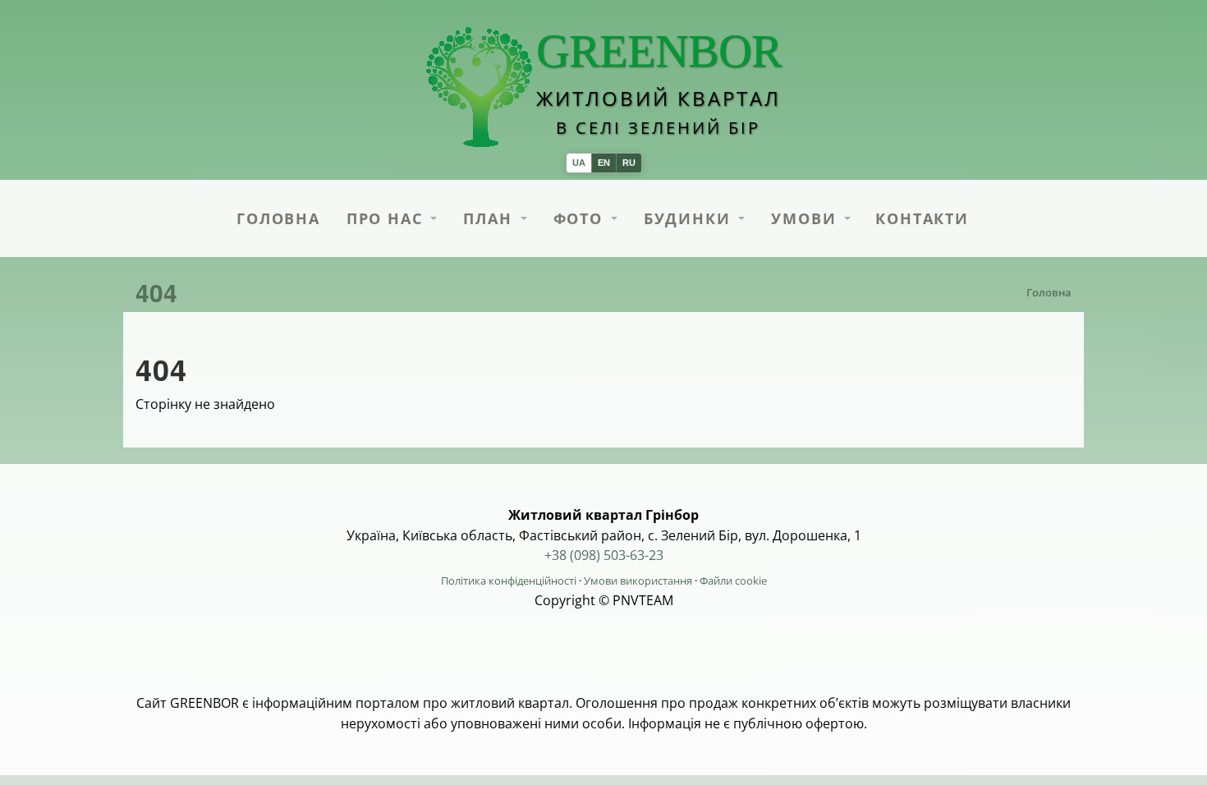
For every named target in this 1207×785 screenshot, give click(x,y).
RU (629, 163)
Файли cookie (733, 580)
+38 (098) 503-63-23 (603, 555)
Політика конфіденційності (508, 580)
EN (604, 163)
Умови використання (638, 580)
